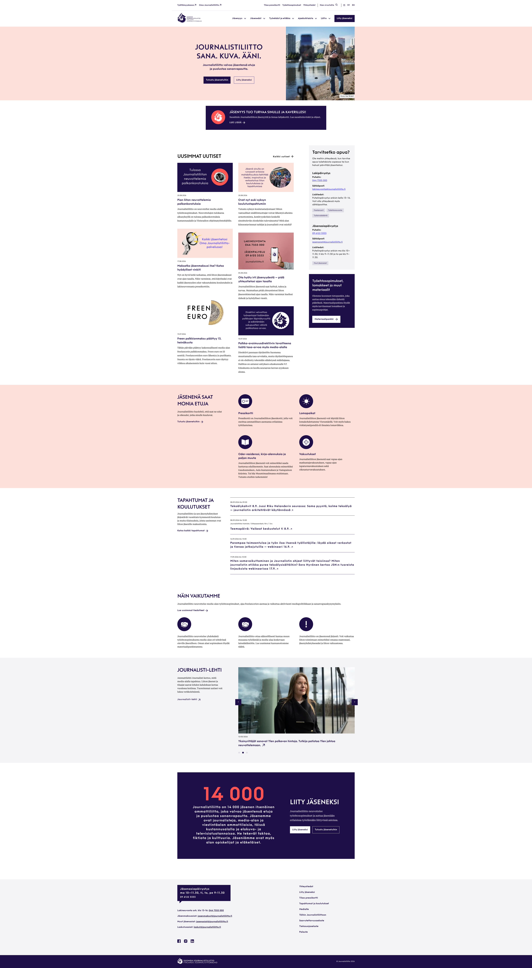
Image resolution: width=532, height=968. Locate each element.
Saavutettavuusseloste (311, 921)
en (353, 5)
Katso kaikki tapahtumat (191, 531)
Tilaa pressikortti (272, 5)
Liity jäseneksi (344, 18)
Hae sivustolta (327, 5)
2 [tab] (243, 752)
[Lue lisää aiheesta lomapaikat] (306, 407)
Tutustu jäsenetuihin (217, 80)
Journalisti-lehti (187, 699)
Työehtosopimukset (291, 5)
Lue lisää (236, 122)
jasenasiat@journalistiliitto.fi (327, 242)
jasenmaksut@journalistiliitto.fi (215, 916)
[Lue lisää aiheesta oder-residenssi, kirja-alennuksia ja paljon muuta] (245, 448)
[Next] (355, 702)
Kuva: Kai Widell (347, 96)
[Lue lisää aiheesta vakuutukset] (306, 448)
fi (344, 5)
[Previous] (238, 702)
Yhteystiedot (309, 5)
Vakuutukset (307, 454)
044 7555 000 (319, 180)
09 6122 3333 (319, 233)
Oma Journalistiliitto (209, 5)
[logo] (189, 22)
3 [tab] (247, 752)
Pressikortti (245, 413)
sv (348, 5)
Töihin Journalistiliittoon (312, 915)
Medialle (304, 909)
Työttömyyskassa (185, 5)
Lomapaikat (307, 413)
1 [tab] (239, 752)
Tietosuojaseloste (308, 926)
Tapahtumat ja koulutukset (314, 904)
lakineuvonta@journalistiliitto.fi (329, 189)
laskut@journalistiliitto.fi (207, 927)
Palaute (303, 932)
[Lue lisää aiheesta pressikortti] (245, 407)
